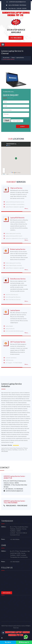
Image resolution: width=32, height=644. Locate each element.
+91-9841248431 (16, 38)
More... (26, 208)
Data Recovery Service (17, 279)
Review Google (9, 442)
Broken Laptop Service (17, 249)
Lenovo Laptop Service (8, 59)
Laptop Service (20, 57)
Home (13, 57)
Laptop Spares (15, 310)
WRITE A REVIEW (6, 592)
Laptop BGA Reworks (17, 218)
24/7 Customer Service (17, 342)
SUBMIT (22, 126)
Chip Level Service (16, 188)
